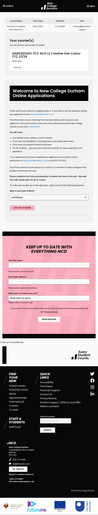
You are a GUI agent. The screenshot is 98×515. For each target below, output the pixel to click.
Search (9, 6)
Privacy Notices (51, 311)
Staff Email (15, 427)
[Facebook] (92, 380)
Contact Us (46, 394)
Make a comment (49, 406)
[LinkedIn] (92, 394)
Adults (12, 393)
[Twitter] (92, 374)
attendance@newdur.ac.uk (21, 481)
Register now (49, 319)
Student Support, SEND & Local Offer (60, 402)
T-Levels (13, 409)
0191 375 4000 (19, 459)
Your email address (17, 277)
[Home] (49, 5)
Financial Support (50, 390)
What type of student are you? (23, 293)
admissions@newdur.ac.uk (41, 114)
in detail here (34, 126)
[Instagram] (92, 387)
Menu (92, 6)
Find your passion (47, 416)
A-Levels (13, 405)
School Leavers (17, 385)
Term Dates (46, 386)
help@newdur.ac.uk (21, 463)
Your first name (15, 260)
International (16, 401)
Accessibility (46, 382)
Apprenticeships (18, 397)
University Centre (18, 389)
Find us (20, 469)
